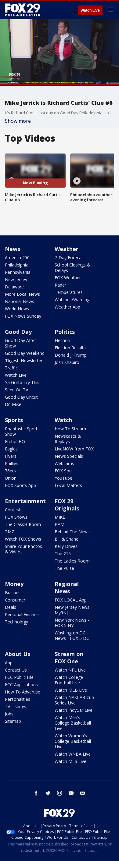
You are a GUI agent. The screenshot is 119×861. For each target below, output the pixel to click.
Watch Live (90, 10)
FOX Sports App (20, 485)
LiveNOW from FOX (74, 449)
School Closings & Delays (72, 267)
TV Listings (15, 706)
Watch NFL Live (70, 670)
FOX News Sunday (23, 316)
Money (14, 584)
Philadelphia (16, 265)
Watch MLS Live (70, 761)
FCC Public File (19, 677)
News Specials (69, 456)
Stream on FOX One (69, 657)
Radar (60, 285)
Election (62, 340)
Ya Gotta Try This (22, 382)
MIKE (60, 517)
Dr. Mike (13, 404)
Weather (66, 248)
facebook (36, 793)
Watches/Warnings (73, 299)
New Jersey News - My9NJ (73, 610)
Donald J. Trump (71, 355)
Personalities (17, 699)
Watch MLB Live (71, 690)
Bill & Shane (66, 539)
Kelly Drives (66, 546)
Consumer (15, 600)
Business (14, 592)
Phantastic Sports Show (22, 431)
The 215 (63, 553)
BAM (59, 524)
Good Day (18, 331)
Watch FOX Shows (23, 539)
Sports (14, 420)
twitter (48, 793)
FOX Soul (64, 471)
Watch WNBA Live (73, 754)
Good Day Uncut (21, 397)
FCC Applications (21, 684)
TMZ (9, 532)
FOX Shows (16, 517)
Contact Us (16, 670)
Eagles (11, 449)
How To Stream (70, 429)
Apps (10, 662)
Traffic (11, 368)
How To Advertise (22, 692)
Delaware (14, 287)
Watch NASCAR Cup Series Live (74, 700)
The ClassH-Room (23, 524)
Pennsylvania (18, 272)
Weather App (67, 307)
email (83, 793)
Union (10, 478)
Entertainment (25, 501)
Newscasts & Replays (68, 438)
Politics (65, 331)
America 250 (17, 257)
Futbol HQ (15, 441)
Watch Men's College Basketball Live (73, 723)
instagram (59, 793)
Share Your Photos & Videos (23, 549)
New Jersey (16, 279)
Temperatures (69, 292)
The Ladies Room (72, 561)
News (12, 248)
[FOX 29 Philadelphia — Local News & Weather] (22, 9)
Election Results (70, 348)
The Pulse (64, 568)
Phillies (11, 463)
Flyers (10, 456)
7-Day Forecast (70, 257)
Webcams (64, 463)
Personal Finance (22, 614)
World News (17, 309)
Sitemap (13, 721)
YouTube (63, 478)
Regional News (67, 587)
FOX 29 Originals (67, 504)
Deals (10, 607)
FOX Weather (68, 278)
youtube (71, 793)
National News (19, 301)
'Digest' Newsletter (23, 360)
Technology (16, 622)
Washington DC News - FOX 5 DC (72, 635)
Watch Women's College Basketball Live (73, 741)
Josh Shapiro (67, 362)
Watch (63, 420)
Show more (18, 121)
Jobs (9, 714)
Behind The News (72, 532)
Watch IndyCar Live (73, 710)
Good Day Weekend (25, 353)
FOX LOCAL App (71, 600)
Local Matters (68, 485)
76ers (10, 471)
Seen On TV (16, 390)
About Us (17, 654)
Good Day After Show (20, 343)
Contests (14, 510)
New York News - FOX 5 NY (72, 622)
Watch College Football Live (69, 680)
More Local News (22, 294)
